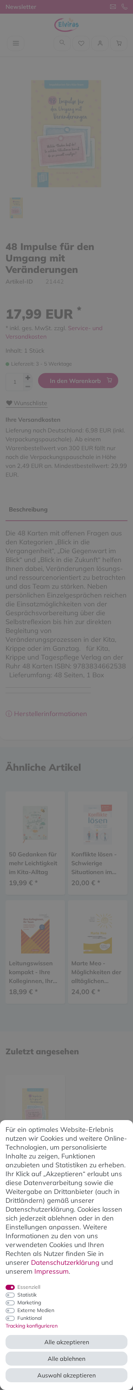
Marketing (29, 1302)
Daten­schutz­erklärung (65, 1262)
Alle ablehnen (66, 1358)
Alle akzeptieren (66, 1342)
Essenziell (28, 1287)
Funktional (29, 1318)
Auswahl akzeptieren (66, 1375)
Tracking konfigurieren (32, 1325)
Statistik (27, 1294)
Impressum (51, 1271)
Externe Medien (35, 1310)
